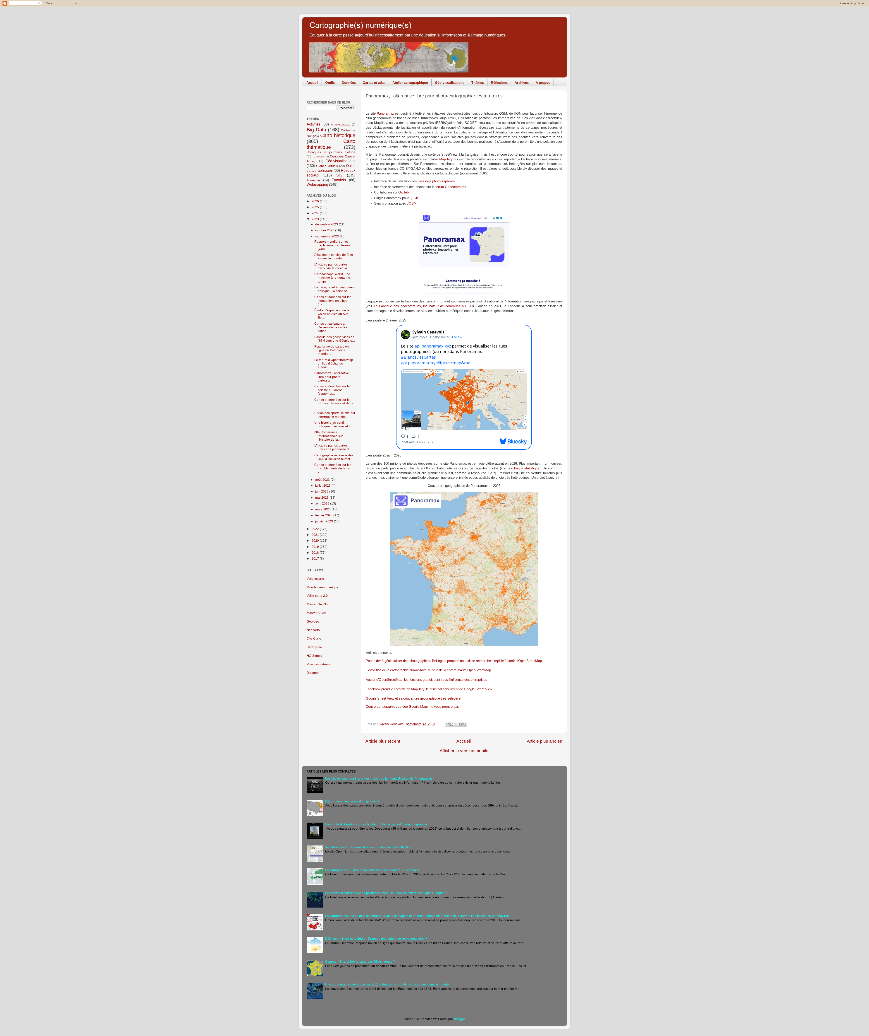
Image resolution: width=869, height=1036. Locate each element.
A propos (543, 83)
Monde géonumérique (322, 587)
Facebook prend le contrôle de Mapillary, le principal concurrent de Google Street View (429, 689)
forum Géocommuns (450, 187)
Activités (313, 124)
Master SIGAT (317, 613)
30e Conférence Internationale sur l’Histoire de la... (328, 435)
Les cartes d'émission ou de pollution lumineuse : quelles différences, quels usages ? (386, 893)
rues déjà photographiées (436, 181)
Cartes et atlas (374, 83)
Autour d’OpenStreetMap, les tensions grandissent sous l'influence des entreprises (426, 679)
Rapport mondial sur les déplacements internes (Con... (332, 245)
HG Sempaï (315, 655)
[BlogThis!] (451, 724)
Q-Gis (414, 198)
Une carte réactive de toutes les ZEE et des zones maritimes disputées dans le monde (387, 984)
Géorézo (313, 621)
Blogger (459, 1019)
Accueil (312, 83)
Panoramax (385, 113)
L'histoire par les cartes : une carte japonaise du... (333, 447)
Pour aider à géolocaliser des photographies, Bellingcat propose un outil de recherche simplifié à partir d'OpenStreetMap (454, 661)
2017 (316, 558)
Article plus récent (382, 741)
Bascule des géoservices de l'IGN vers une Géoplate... (334, 338)
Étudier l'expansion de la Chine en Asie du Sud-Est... (332, 314)
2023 (316, 219)
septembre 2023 (327, 236)
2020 (316, 540)
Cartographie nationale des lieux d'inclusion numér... (333, 457)
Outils (330, 83)
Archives (522, 83)
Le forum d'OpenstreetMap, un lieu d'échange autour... (334, 363)
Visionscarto (315, 578)
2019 (316, 546)
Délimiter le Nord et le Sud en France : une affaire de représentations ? (376, 938)
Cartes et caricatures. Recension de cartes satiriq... (330, 327)
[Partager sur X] (456, 724)
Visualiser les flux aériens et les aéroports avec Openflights (367, 847)
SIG (339, 175)
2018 (316, 552)
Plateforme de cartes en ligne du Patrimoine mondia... (331, 350)
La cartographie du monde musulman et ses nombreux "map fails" (372, 870)
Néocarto (313, 630)
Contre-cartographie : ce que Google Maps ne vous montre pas (412, 706)
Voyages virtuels (318, 664)
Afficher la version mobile (464, 750)
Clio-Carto (314, 638)
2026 (316, 201)
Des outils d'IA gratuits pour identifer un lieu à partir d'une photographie (376, 824)
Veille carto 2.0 (317, 595)
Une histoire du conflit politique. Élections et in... (334, 424)
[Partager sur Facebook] (460, 724)
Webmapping (317, 184)
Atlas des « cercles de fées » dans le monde (333, 256)
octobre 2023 (325, 230)
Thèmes (477, 83)
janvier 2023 (324, 521)
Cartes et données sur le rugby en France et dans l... (333, 403)
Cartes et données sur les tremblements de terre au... (332, 468)
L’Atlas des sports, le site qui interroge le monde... (334, 414)
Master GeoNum (318, 604)
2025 (316, 207)
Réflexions (499, 83)
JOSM (412, 203)
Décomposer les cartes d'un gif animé (352, 801)
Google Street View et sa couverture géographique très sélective (413, 698)
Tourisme (313, 180)
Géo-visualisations (449, 83)
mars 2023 (323, 509)
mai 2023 (322, 497)
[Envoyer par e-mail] (447, 724)
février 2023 (324, 515)
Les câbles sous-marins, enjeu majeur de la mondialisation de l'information (378, 778)
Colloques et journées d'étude (331, 152)
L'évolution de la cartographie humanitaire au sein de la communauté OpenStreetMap (428, 670)
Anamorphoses (340, 124)
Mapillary (446, 159)
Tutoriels (339, 180)
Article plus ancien (544, 741)
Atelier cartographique (410, 83)
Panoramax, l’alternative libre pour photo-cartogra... (331, 376)
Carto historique (337, 135)
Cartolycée (314, 647)
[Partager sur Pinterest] (464, 724)
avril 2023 (322, 503)
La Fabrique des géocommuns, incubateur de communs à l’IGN (423, 306)
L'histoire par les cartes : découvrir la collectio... (332, 266)
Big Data (316, 130)
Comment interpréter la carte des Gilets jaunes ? (360, 961)
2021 (316, 534)
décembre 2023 (327, 224)
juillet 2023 (323, 485)
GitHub (403, 192)
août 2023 (323, 479)
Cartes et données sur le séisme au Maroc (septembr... (332, 390)
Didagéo (313, 672)
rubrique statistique (525, 468)
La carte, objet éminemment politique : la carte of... (334, 289)
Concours (319, 156)
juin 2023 (322, 491)
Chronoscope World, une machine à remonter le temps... (332, 277)
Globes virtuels (327, 166)
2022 (316, 529)
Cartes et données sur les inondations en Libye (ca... (332, 300)
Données (349, 83)
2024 (316, 213)
